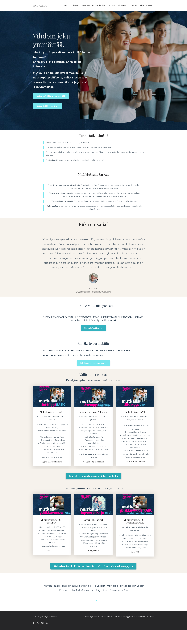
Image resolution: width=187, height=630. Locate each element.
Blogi (66, 5)
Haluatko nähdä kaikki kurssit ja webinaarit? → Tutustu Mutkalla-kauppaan (93, 566)
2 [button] (93, 600)
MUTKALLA (40, 5)
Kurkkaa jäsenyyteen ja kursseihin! (130, 617)
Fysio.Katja (75, 5)
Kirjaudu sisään (146, 5)
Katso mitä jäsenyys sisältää (51, 96)
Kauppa (150, 617)
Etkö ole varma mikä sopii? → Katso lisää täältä (93, 475)
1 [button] (90, 600)
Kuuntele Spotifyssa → (93, 328)
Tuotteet (111, 5)
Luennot (134, 5)
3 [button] (96, 600)
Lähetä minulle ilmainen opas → (93, 363)
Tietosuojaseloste (91, 617)
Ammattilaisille (98, 5)
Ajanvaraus (122, 5)
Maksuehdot (106, 617)
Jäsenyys (86, 5)
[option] (93, 263)
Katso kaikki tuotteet (47, 106)
